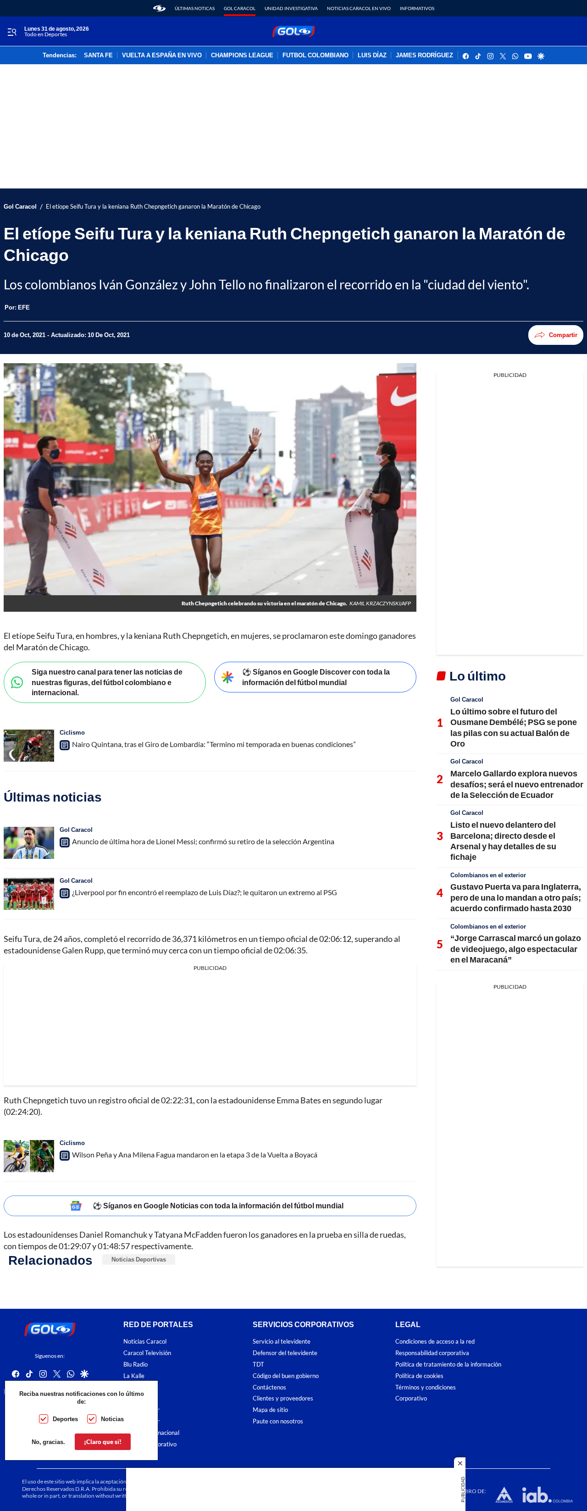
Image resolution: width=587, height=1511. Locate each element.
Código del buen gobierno (286, 1376)
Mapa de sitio (270, 1410)
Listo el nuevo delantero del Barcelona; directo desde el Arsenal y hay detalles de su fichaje (503, 840)
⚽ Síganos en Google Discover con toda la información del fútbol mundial (316, 676)
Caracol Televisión (147, 1353)
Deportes (65, 1418)
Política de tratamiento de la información (448, 1364)
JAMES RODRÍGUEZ (424, 55)
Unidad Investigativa (291, 8)
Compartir (563, 334)
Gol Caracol (239, 8)
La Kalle (133, 1376)
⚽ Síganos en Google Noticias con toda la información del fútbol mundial (218, 1205)
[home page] (159, 8)
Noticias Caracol (144, 1342)
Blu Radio (135, 1364)
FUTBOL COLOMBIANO (315, 55)
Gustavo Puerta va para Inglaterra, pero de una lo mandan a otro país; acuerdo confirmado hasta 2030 (515, 897)
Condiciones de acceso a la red (435, 1342)
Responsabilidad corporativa (432, 1353)
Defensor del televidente (285, 1353)
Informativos (417, 8)
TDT (258, 1364)
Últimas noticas (195, 8)
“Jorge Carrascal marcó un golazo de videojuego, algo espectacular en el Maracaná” (515, 948)
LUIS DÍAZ (372, 55)
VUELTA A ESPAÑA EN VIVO (162, 55)
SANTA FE (98, 55)
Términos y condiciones (425, 1387)
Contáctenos (269, 1387)
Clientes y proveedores (283, 1399)
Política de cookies (419, 1376)
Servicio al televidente (281, 1342)
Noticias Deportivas (138, 1259)
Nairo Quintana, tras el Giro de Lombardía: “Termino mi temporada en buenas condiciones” (214, 744)
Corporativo (411, 1399)
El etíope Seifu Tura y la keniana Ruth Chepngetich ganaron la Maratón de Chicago (153, 207)
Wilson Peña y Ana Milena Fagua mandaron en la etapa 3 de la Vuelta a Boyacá (194, 1154)
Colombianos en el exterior (488, 875)
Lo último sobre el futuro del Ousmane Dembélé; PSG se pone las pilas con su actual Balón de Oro (513, 727)
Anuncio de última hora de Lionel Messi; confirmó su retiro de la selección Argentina (203, 841)
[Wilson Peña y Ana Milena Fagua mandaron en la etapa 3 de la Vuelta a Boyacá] (29, 1156)
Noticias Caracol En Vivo (359, 8)
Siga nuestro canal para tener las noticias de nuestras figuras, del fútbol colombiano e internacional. (107, 682)
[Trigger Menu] (12, 31)
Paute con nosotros (278, 1421)
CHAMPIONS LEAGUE (242, 55)
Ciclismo (72, 732)
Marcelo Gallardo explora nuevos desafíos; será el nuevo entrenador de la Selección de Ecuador (516, 784)
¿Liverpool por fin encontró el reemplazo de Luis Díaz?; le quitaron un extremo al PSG (204, 892)
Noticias (112, 1418)
